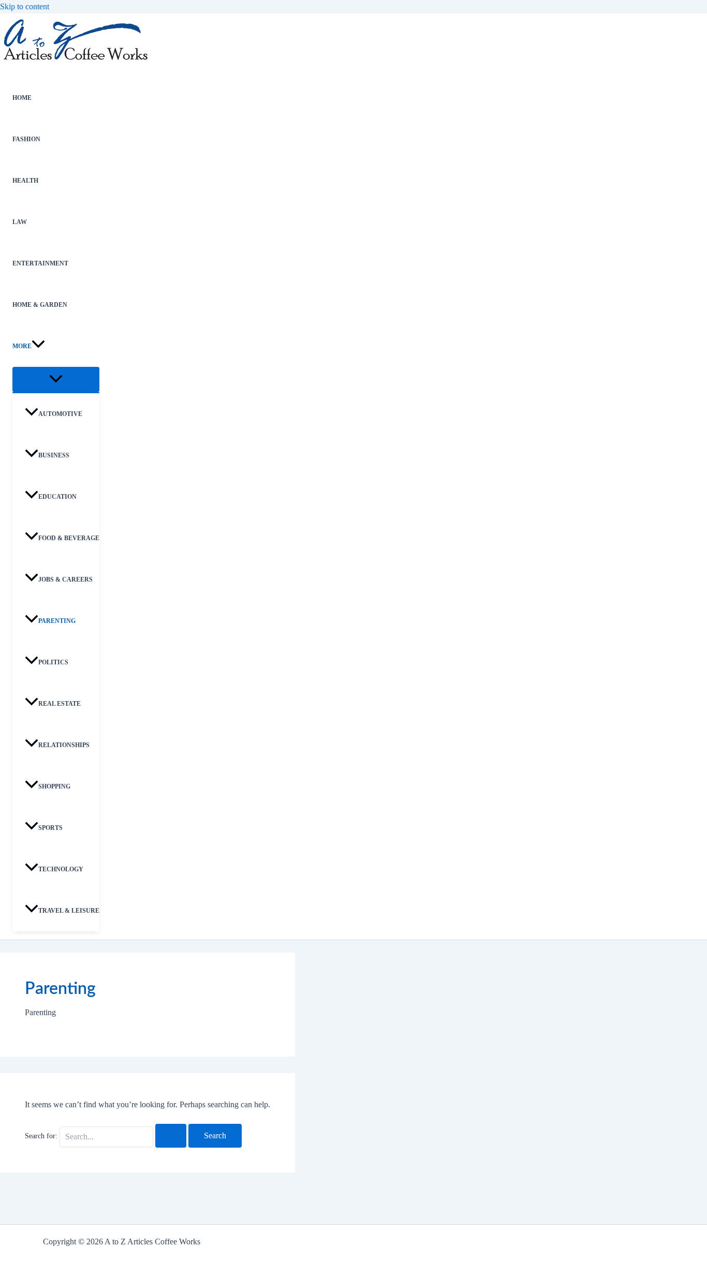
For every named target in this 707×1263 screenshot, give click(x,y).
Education (57, 496)
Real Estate (59, 703)
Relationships (64, 745)
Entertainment (40, 263)
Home (22, 97)
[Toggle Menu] (55, 379)
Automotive (60, 414)
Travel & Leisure (68, 910)
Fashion (26, 139)
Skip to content (24, 6)
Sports (50, 827)
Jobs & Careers (65, 579)
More (22, 346)
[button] (38, 346)
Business (53, 455)
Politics (53, 662)
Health (25, 180)
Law (19, 222)
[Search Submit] (170, 1136)
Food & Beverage (68, 538)
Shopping (54, 786)
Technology (60, 869)
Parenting (57, 621)
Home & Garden (39, 304)
